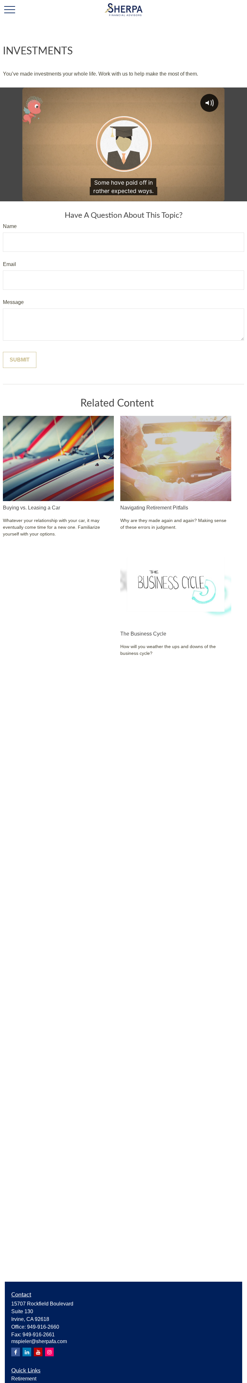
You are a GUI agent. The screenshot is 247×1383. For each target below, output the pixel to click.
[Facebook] (15, 1352)
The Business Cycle (143, 634)
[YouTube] (38, 1352)
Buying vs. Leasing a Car (31, 507)
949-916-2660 (43, 1327)
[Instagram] (49, 1352)
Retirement (23, 1378)
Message (13, 302)
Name (10, 226)
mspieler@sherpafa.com (39, 1341)
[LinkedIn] (27, 1352)
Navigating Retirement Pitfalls (154, 507)
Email (9, 264)
